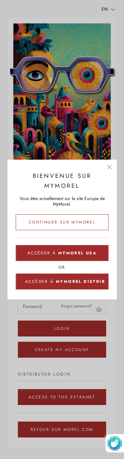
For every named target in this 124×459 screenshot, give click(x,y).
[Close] (109, 167)
